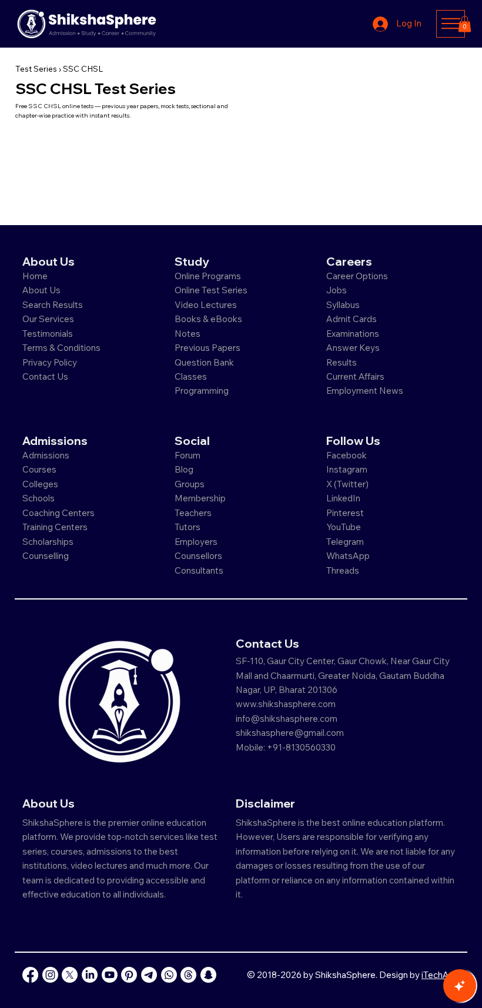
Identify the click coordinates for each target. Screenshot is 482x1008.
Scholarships (47, 541)
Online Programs (208, 276)
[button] (464, 24)
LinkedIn (343, 498)
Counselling (45, 555)
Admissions (46, 455)
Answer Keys (353, 347)
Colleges (40, 484)
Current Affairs (355, 376)
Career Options (357, 276)
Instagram (346, 469)
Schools (38, 498)
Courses (39, 469)
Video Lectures (206, 304)
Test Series (36, 68)
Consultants (199, 570)
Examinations (352, 333)
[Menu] (450, 23)
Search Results (52, 304)
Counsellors (198, 555)
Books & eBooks (208, 318)
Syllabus (343, 304)
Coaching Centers (58, 512)
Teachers (193, 512)
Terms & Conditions (61, 347)
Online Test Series (211, 290)
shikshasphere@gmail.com (290, 732)
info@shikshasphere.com (286, 718)
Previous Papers (207, 347)
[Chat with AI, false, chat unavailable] (459, 985)
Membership (200, 498)
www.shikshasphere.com (286, 703)
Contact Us (45, 376)
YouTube (343, 527)
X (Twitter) (347, 484)
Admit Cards (351, 318)
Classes (192, 376)
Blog (184, 469)
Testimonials (47, 333)
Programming (202, 390)
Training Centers (55, 527)
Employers (196, 541)
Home (35, 276)
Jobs (336, 290)
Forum (187, 455)
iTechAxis (440, 974)
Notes (187, 333)
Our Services (48, 318)
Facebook (346, 455)
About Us (41, 290)
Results (341, 362)
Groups (190, 484)
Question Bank (204, 362)
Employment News (364, 390)
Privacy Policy (49, 362)
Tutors (187, 527)
